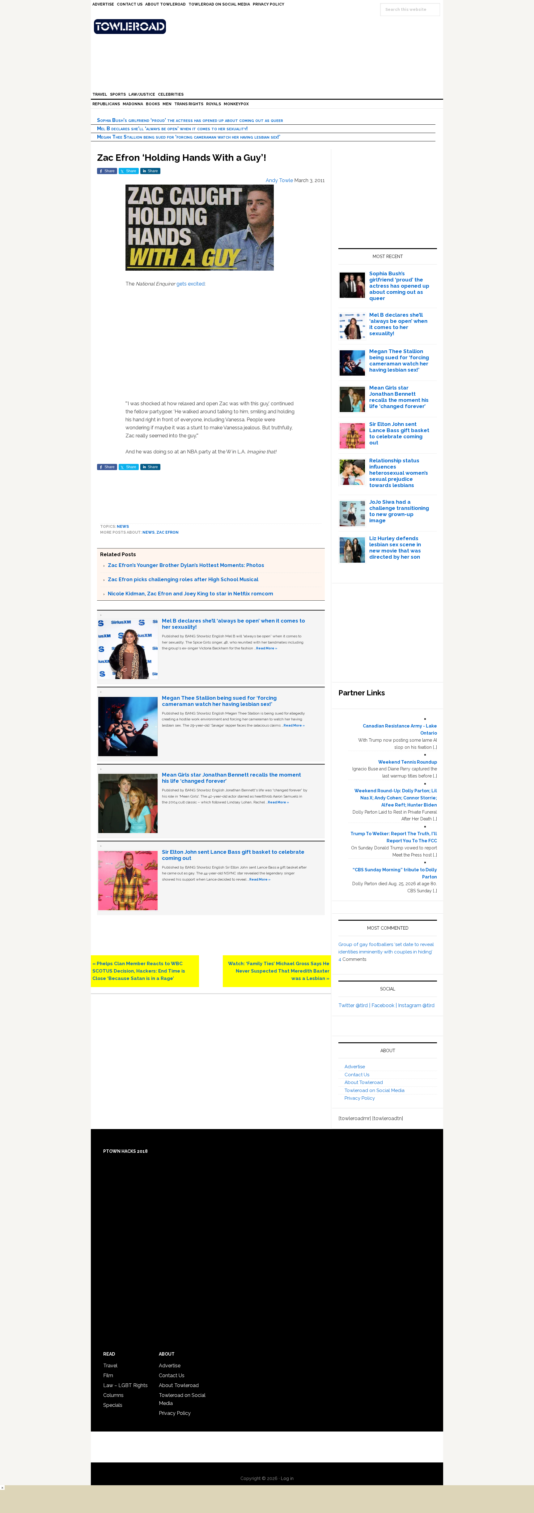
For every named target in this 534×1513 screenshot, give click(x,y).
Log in (287, 1478)
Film (108, 1375)
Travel (110, 1366)
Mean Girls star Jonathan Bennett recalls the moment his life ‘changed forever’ (399, 397)
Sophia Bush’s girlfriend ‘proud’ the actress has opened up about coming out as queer (190, 120)
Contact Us (357, 1074)
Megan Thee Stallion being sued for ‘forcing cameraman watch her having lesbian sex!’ (188, 137)
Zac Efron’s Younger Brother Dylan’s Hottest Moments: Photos (186, 565)
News (123, 526)
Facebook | (384, 1005)
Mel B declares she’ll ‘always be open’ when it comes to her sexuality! (172, 128)
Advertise (355, 1066)
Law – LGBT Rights (125, 1385)
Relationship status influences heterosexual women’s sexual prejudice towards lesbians (398, 472)
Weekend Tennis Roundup (407, 762)
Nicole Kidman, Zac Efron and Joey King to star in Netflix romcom (190, 594)
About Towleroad (364, 1082)
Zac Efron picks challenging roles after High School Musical (183, 579)
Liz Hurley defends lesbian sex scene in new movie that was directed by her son (395, 547)
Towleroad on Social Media (375, 1090)
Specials (112, 1405)
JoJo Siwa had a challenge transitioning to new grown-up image (399, 511)
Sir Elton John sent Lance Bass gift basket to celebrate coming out (399, 433)
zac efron (167, 532)
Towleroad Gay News (268, 26)
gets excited (190, 284)
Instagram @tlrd (416, 1005)
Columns (113, 1395)
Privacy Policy (360, 1098)
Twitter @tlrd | (354, 1005)
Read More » (266, 648)
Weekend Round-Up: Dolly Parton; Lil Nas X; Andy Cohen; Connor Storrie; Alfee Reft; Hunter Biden (395, 797)
